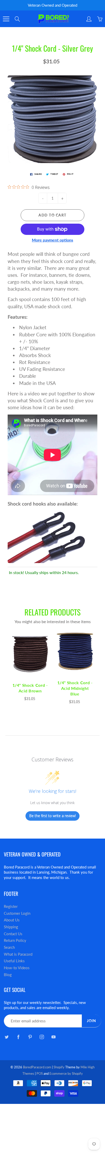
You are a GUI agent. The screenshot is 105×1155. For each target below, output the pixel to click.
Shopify (59, 1067)
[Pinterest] (29, 1037)
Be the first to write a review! (52, 815)
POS (39, 1073)
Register (11, 906)
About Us (12, 920)
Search (9, 947)
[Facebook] (18, 1037)
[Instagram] (41, 1037)
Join (91, 1021)
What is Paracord (18, 954)
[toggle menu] (6, 19)
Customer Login (17, 913)
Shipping (11, 927)
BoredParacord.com (37, 1067)
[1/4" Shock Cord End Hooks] (47, 536)
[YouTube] (53, 1037)
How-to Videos (17, 968)
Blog (8, 975)
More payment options (52, 239)
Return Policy (15, 940)
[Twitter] (6, 1037)
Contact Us (13, 934)
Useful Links (14, 961)
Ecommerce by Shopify (66, 1073)
